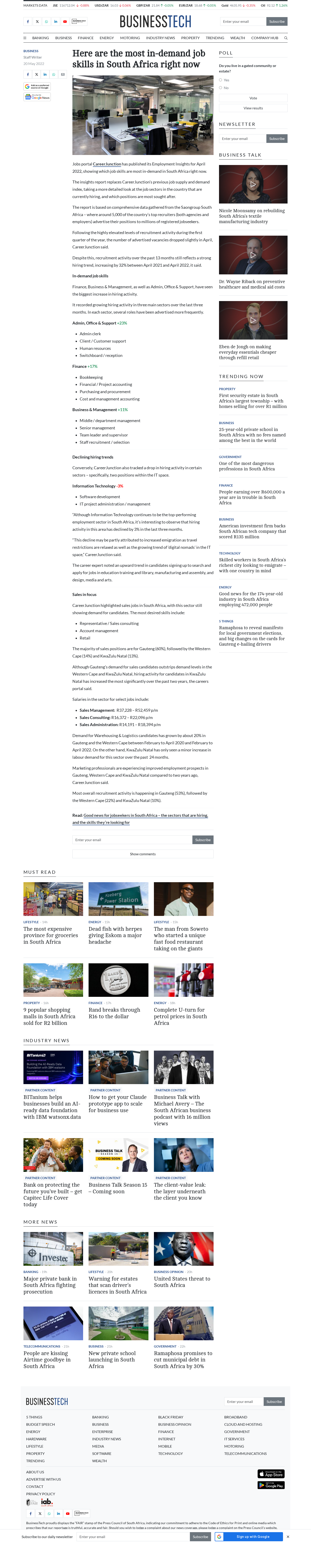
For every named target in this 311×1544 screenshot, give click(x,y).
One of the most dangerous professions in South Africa (247, 466)
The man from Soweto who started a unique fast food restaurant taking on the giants (181, 939)
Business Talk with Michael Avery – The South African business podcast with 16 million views (182, 1110)
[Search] (286, 37)
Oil (263, 5)
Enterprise (102, 1431)
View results (253, 108)
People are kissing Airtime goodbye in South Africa (47, 1360)
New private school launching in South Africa (112, 1360)
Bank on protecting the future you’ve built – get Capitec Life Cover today (52, 1195)
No (226, 87)
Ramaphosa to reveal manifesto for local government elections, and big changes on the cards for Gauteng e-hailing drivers (252, 636)
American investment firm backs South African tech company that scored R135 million (252, 531)
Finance (86, 38)
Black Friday (170, 1417)
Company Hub (264, 38)
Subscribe (277, 21)
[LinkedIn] (55, 21)
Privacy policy (40, 1494)
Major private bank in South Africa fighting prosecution (50, 1285)
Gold (225, 5)
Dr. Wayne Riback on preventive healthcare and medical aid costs (252, 284)
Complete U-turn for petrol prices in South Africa (180, 1016)
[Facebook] (27, 21)
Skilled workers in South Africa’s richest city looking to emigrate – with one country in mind (252, 565)
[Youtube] (65, 21)
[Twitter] (37, 21)
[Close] (288, 1536)
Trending (215, 38)
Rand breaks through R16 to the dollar (114, 1013)
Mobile (165, 1446)
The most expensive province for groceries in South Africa (50, 935)
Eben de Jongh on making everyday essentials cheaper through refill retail (247, 352)
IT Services (234, 1439)
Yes (226, 80)
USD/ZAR (102, 5)
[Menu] (24, 37)
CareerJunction (107, 164)
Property (190, 38)
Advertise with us (43, 1479)
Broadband (235, 1417)
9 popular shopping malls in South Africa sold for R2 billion (49, 1016)
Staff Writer (32, 57)
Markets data (35, 5)
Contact (34, 1486)
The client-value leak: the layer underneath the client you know (180, 1191)
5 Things (226, 621)
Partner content (40, 1090)
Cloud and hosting (243, 1424)
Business (63, 38)
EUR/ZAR (186, 5)
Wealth (237, 38)
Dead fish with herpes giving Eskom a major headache (115, 935)
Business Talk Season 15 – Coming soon (118, 1188)
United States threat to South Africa (182, 1282)
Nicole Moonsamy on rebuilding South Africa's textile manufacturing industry (252, 216)
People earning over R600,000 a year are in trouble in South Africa (252, 497)
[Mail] (62, 74)
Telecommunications (41, 1346)
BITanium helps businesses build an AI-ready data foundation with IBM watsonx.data (52, 1107)
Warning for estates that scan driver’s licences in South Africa (118, 1285)
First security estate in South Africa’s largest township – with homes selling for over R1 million (253, 401)
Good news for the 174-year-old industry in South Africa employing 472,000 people (251, 599)
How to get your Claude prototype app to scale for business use (118, 1104)
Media (98, 1446)
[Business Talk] (78, 21)
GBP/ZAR (143, 5)
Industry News (160, 38)
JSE (55, 5)
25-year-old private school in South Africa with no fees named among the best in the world (252, 435)
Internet (166, 1439)
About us (35, 1472)
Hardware (36, 1439)
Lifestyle (31, 922)
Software (101, 1453)
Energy (107, 38)
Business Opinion (169, 1272)
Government (165, 1346)
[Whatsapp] (46, 21)
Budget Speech (40, 1424)
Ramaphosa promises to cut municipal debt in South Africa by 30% (183, 1360)
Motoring (130, 38)
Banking (40, 38)
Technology (229, 553)
